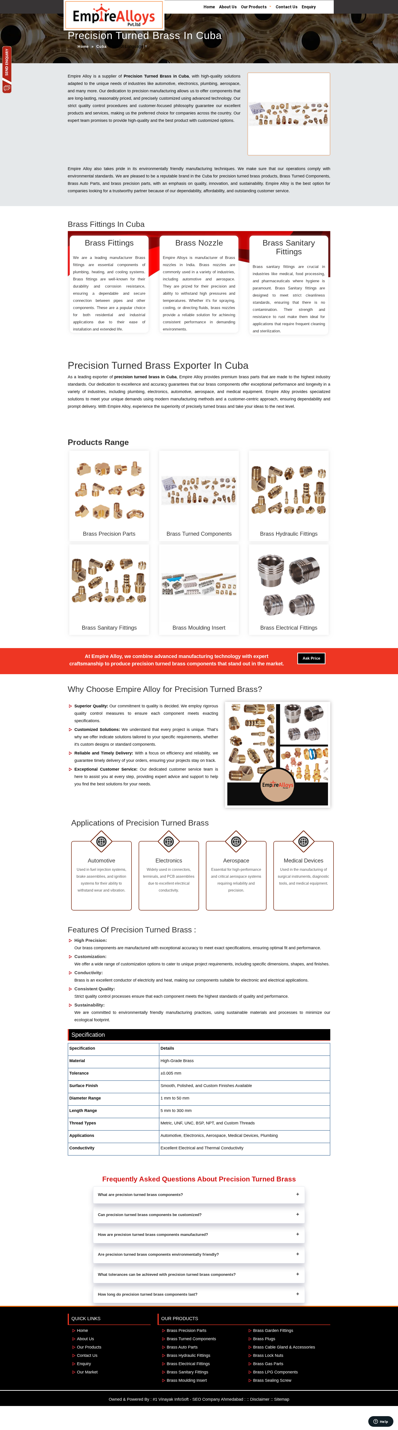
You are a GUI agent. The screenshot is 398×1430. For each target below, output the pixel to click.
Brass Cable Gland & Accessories (284, 1347)
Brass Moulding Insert (187, 1380)
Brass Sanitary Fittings (187, 1372)
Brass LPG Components (275, 1372)
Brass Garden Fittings (273, 1330)
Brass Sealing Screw (272, 1380)
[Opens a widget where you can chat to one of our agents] (380, 1422)
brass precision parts (130, 183)
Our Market (87, 1372)
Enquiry (309, 6)
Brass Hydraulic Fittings (188, 1355)
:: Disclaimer (258, 1399)
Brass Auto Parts (84, 183)
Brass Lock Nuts (268, 1355)
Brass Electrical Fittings (188, 1363)
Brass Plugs (264, 1339)
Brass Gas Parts (268, 1363)
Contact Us (287, 6)
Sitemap (281, 1399)
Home (209, 6)
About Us (228, 6)
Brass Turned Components (304, 176)
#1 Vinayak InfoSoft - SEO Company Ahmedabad (198, 1399)
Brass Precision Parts (186, 1330)
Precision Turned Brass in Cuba (156, 76)
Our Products (254, 6)
